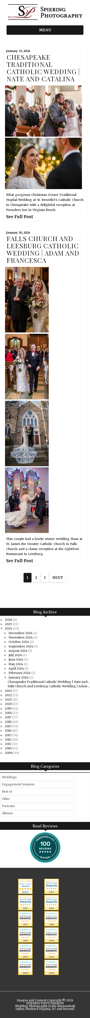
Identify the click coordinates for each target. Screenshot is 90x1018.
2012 (8, 739)
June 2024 (16, 659)
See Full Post (19, 216)
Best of (7, 792)
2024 (9, 628)
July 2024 (16, 655)
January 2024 (19, 677)
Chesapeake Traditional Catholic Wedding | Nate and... (48, 682)
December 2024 (21, 633)
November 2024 (21, 637)
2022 (9, 695)
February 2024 (20, 673)
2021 (8, 699)
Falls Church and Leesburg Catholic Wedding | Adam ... (49, 686)
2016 (8, 722)
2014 (8, 731)
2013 (8, 735)
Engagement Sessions (18, 784)
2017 (8, 717)
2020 (9, 704)
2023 (8, 691)
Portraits (8, 806)
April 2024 (17, 668)
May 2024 (16, 664)
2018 (8, 713)
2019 (8, 708)
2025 (9, 624)
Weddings (9, 777)
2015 (8, 726)
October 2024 (19, 642)
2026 (9, 620)
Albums (7, 813)
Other (6, 799)
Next (57, 578)
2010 (8, 748)
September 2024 (21, 646)
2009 (9, 753)
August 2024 (18, 651)
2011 (8, 744)
